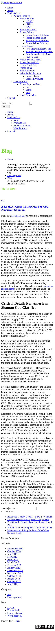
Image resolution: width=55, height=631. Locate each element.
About (10, 114)
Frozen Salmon (27, 32)
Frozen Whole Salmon (36, 43)
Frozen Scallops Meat (30, 59)
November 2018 (15, 573)
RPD (28, 27)
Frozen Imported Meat (30, 84)
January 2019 (13, 567)
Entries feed (13, 610)
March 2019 (13, 562)
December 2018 (15, 570)
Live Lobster (32, 57)
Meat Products (20, 81)
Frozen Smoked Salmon (37, 35)
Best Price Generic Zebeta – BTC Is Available (29, 516)
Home (10, 112)
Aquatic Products (21, 16)
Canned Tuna (32, 76)
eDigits (16, 621)
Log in (10, 607)
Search (4, 508)
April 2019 (12, 559)
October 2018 (14, 576)
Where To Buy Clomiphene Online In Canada (29, 527)
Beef (28, 87)
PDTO (29, 24)
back (15, 120)
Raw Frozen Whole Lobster (39, 51)
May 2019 (12, 556)
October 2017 (14, 581)
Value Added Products (30, 73)
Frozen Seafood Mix (29, 62)
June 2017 (12, 584)
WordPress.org (14, 615)
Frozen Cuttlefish (28, 65)
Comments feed (14, 613)
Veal (28, 92)
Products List (13, 117)
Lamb (28, 89)
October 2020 (14, 551)
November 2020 (15, 548)
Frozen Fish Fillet (28, 29)
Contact (11, 131)
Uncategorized (14, 175)
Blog (9, 178)
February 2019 (14, 565)
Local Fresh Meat (28, 95)
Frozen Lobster (27, 46)
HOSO (29, 21)
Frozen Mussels (27, 70)
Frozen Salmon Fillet (36, 37)
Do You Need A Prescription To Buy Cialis (28, 519)
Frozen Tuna (26, 68)
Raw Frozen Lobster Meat (38, 54)
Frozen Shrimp (27, 18)
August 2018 (13, 578)
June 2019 (12, 554)
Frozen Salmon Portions (37, 40)
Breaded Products (34, 78)
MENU (5, 106)
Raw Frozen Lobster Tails (38, 48)
